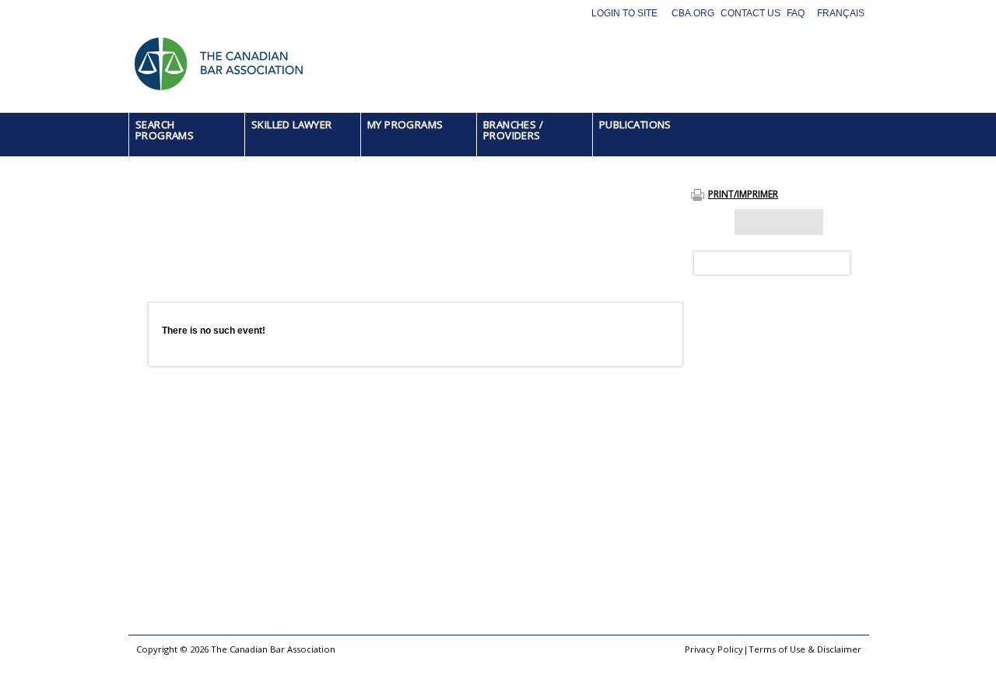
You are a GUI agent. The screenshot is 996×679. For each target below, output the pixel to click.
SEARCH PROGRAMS (164, 129)
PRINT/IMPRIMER (743, 194)
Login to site (624, 13)
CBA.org (693, 13)
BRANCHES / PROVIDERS (513, 129)
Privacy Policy (714, 649)
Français (840, 13)
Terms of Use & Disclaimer (805, 649)
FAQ (796, 13)
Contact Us (750, 13)
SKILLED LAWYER (291, 124)
